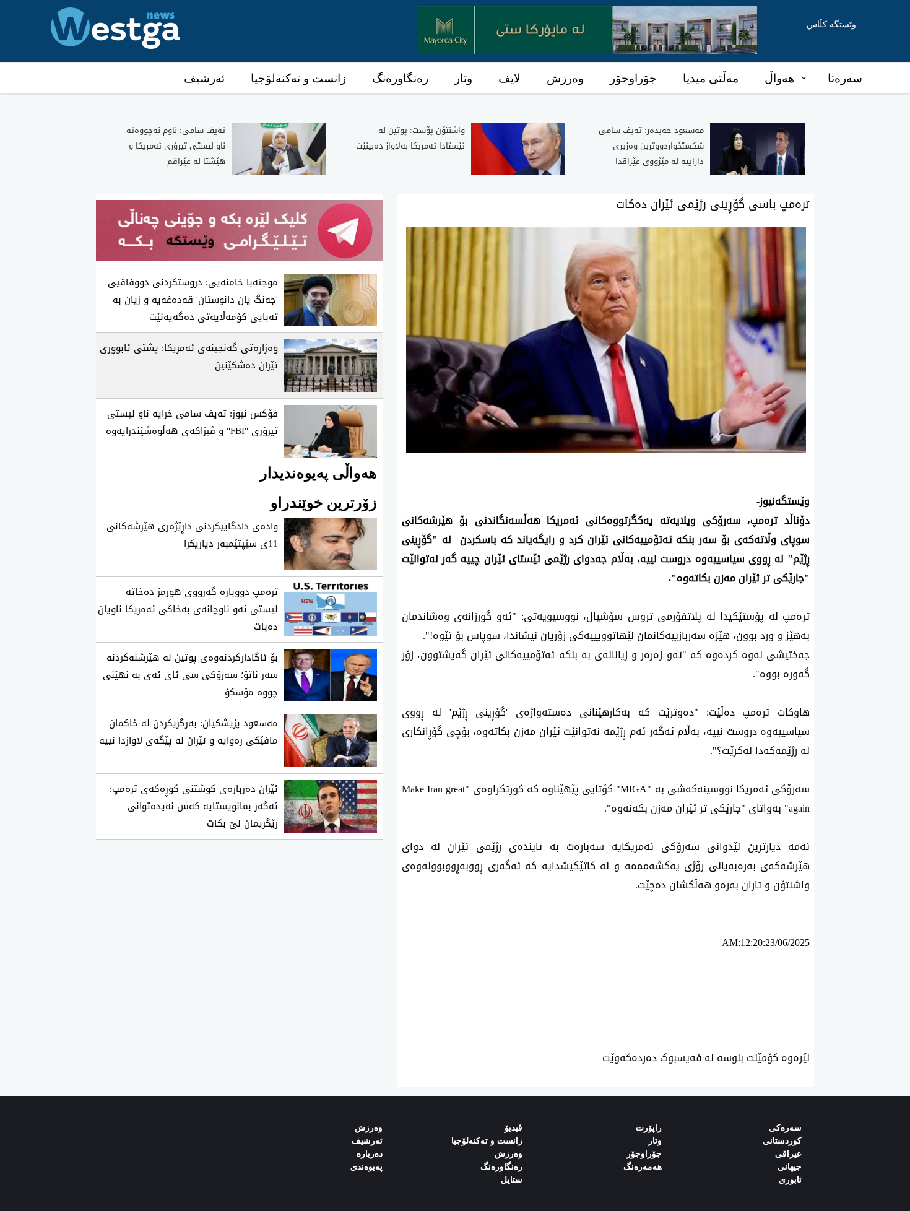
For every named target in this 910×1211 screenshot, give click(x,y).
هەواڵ (779, 78)
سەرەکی (785, 1127)
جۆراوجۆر (633, 78)
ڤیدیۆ (513, 1127)
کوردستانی (782, 1140)
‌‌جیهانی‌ (790, 1166)
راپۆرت (649, 1127)
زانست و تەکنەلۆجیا (298, 78)
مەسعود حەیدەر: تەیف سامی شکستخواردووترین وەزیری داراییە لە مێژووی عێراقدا (651, 146)
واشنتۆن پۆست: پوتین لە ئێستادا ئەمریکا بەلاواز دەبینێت (410, 138)
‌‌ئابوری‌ (790, 1179)
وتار (463, 78)
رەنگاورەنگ (400, 78)
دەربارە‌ (370, 1153)
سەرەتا (845, 78)
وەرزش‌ (369, 1127)
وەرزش (565, 78)
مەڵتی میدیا (711, 78)
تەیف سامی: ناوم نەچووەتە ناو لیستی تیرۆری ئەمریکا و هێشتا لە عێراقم (175, 146)
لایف (509, 78)
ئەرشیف (204, 78)
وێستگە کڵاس (831, 24)
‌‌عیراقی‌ (788, 1153)
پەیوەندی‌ (366, 1166)
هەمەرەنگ (642, 1166)
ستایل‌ (511, 1179)
